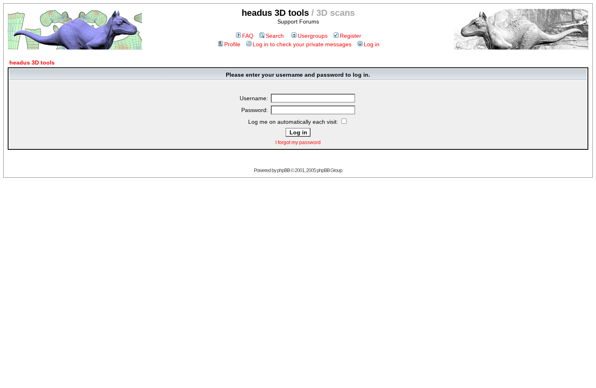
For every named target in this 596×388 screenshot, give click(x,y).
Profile (232, 44)
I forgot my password (298, 142)
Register (350, 35)
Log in (371, 44)
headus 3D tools (32, 62)
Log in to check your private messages (302, 44)
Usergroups (313, 35)
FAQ (247, 35)
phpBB (283, 170)
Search (275, 35)
